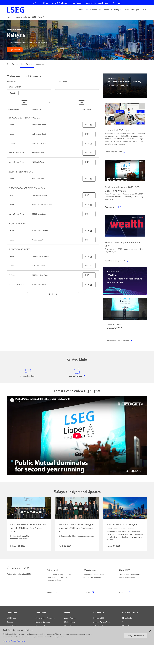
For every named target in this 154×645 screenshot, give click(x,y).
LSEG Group (11, 618)
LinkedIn (128, 618)
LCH (120, 3)
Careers (10, 622)
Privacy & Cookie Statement (14, 641)
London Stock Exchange (97, 3)
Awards (17, 17)
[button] (95, 9)
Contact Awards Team (101, 622)
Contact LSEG (98, 618)
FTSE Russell (76, 3)
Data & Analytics (59, 3)
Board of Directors (43, 622)
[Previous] (24, 102)
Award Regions (70, 618)
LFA (34, 3)
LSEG (45, 3)
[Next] (81, 102)
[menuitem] (83, 9)
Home (9, 17)
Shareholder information (45, 618)
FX (112, 3)
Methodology (69, 622)
